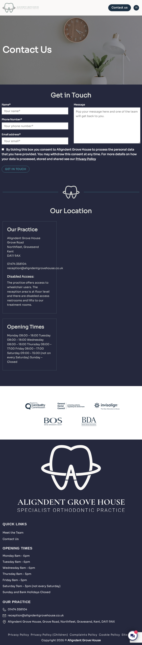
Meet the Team (13, 532)
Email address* (11, 134)
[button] (136, 8)
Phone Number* (12, 119)
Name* (6, 104)
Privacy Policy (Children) (49, 635)
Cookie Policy (109, 635)
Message (79, 104)
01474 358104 (16, 264)
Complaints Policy (83, 635)
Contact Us (11, 539)
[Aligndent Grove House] (21, 8)
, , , (61, 621)
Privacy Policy (86, 159)
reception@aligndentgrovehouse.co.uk (35, 268)
